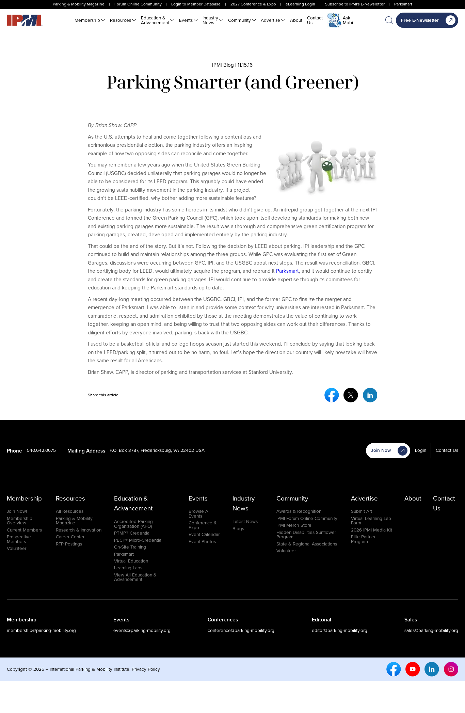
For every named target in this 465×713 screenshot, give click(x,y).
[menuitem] (90, 20)
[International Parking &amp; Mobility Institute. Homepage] (25, 20)
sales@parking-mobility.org (431, 630)
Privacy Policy (146, 669)
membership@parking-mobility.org (41, 630)
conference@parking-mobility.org (241, 630)
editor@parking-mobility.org (339, 630)
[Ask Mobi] (334, 20)
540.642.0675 (41, 450)
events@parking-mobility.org (142, 630)
